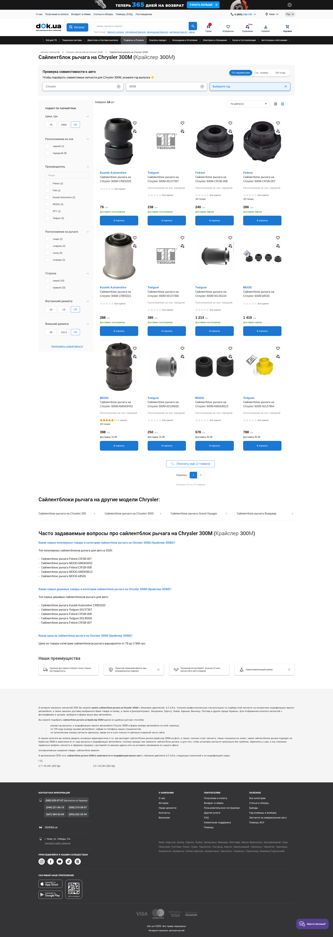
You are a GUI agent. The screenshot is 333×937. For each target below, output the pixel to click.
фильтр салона (116, 32)
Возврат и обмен (81, 14)
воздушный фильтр (157, 32)
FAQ (206, 817)
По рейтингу (237, 104)
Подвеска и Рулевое (134, 40)
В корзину (119, 220)
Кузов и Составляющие (244, 40)
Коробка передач (158, 40)
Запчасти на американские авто (268, 817)
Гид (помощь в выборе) (262, 812)
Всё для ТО (51, 40)
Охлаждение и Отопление (184, 40)
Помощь (209, 827)
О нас (39, 14)
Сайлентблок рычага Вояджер (256, 513)
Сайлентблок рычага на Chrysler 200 (62, 513)
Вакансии (164, 817)
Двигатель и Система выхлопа (102, 40)
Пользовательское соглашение (222, 808)
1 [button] (193, 475)
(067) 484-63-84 (55, 814)
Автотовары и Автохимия (274, 40)
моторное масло (178, 32)
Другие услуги (212, 812)
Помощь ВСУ (256, 822)
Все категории (257, 798)
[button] (77, 27)
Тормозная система (72, 40)
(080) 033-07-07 (54, 800)
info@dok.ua (51, 827)
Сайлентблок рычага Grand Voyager (194, 513)
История (163, 803)
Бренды (253, 808)
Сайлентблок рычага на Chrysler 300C (129, 513)
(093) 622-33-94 (78, 814)
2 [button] (201, 475)
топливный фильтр (135, 32)
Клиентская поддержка (217, 822)
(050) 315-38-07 (78, 807)
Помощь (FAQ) (124, 14)
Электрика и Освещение (215, 40)
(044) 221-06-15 (55, 807)
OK (75, 124)
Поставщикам (144, 14)
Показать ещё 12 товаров (193, 463)
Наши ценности (167, 808)
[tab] (83, 86)
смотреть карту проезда (57, 843)
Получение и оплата (57, 14)
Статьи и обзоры (103, 14)
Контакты (164, 812)
